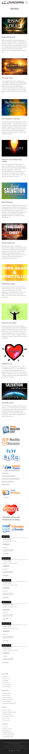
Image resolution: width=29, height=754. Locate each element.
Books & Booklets (7, 701)
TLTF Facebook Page (8, 736)
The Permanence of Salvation (11, 119)
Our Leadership (6, 686)
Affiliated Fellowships (8, 732)
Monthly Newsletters (8, 699)
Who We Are (6, 678)
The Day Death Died (8, 243)
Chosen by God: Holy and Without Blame (10, 478)
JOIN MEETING (6, 544)
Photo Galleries (6, 720)
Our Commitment (7, 684)
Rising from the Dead (8, 37)
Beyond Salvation (7, 202)
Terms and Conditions (8, 716)
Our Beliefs (5, 680)
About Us (5, 676)
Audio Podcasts (6, 695)
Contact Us (5, 726)
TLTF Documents (7, 714)
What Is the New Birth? (9, 323)
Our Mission (6, 682)
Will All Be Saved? (8, 403)
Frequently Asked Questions (9, 703)
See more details (5, 553)
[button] (26, 2)
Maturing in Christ (6, 484)
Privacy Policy (6, 718)
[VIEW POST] (14, 25)
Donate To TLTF (7, 710)
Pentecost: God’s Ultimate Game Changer (12, 160)
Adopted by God (7, 364)
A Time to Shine (5, 473)
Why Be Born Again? (8, 284)
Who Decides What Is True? (8, 481)
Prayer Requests (7, 730)
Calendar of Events (7, 728)
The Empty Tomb (7, 78)
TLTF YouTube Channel (8, 734)
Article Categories (7, 697)
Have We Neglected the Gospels (8, 475)
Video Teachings (7, 693)
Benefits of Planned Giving (9, 712)
